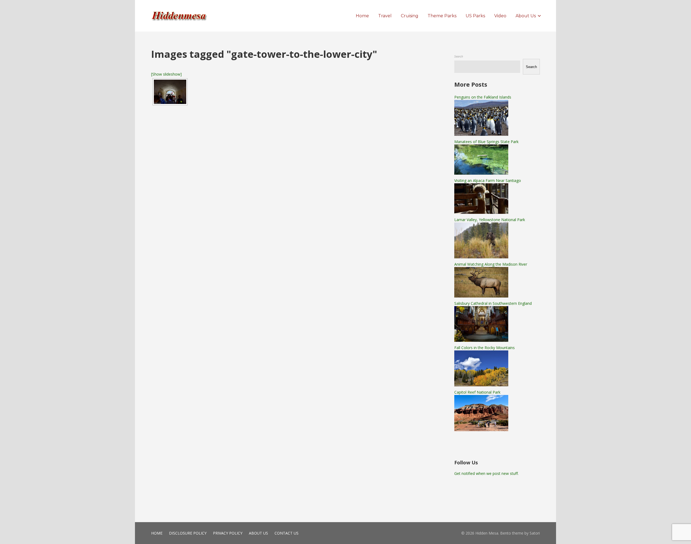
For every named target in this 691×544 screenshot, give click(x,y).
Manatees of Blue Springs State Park (486, 141)
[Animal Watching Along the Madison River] (481, 296)
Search (458, 56)
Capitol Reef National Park (477, 392)
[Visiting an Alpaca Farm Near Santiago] (481, 212)
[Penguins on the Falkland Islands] (481, 134)
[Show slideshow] (166, 74)
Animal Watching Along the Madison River (490, 264)
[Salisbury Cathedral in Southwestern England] (481, 340)
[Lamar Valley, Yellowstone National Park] (481, 256)
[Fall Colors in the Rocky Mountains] (481, 384)
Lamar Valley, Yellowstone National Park (489, 219)
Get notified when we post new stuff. (486, 473)
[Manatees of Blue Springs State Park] (481, 173)
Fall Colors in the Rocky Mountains (484, 347)
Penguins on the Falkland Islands (482, 97)
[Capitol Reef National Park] (481, 429)
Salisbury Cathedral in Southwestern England (493, 303)
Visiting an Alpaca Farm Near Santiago (487, 180)
